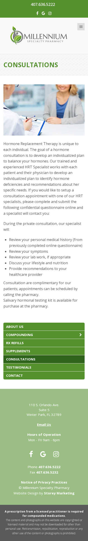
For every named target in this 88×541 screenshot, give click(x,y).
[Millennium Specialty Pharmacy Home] (44, 35)
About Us (14, 326)
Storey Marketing (59, 493)
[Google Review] (43, 13)
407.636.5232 (47, 472)
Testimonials (18, 367)
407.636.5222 (43, 4)
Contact (14, 375)
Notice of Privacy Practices (44, 482)
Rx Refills (15, 343)
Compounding (19, 334)
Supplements (18, 351)
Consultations (20, 359)
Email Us (44, 424)
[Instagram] (50, 13)
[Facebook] (37, 13)
